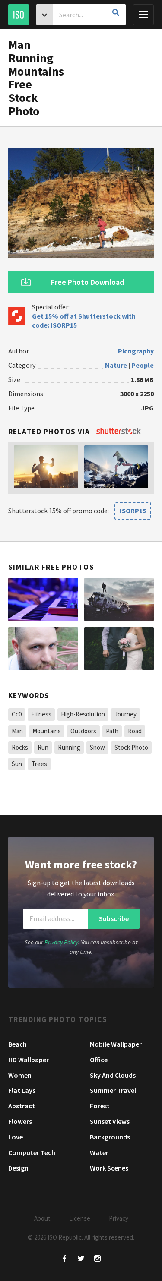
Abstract (21, 1105)
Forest (100, 1105)
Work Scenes (109, 1168)
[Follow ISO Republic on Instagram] (97, 1259)
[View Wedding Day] (119, 648)
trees (39, 764)
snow (97, 747)
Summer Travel (113, 1090)
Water (99, 1152)
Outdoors (83, 731)
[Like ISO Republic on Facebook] (64, 1259)
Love (15, 1137)
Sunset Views (110, 1121)
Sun (17, 764)
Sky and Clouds (113, 1075)
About (42, 1218)
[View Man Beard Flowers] (43, 648)
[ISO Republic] (18, 14)
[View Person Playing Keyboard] (43, 599)
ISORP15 (133, 510)
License (79, 1218)
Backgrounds (110, 1137)
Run (43, 747)
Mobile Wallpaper (116, 1044)
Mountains (46, 731)
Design (18, 1168)
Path (112, 731)
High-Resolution (83, 714)
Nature (116, 365)
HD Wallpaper (28, 1059)
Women (20, 1075)
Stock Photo (131, 747)
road (135, 731)
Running (69, 747)
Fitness (41, 714)
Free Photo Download (87, 282)
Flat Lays (21, 1090)
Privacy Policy (61, 942)
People (142, 365)
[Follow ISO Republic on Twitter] (81, 1259)
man (17, 731)
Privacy (118, 1218)
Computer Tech (31, 1152)
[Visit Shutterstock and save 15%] (118, 431)
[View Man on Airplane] (119, 599)
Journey (125, 714)
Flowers (20, 1121)
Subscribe (114, 918)
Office (99, 1059)
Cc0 (17, 714)
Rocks (20, 747)
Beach (17, 1044)
